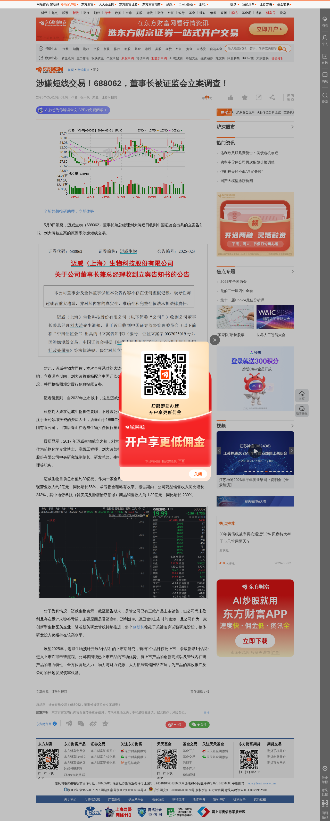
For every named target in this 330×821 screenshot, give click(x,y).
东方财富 (87, 4)
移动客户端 (68, 4)
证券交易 (266, 4)
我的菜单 (248, 4)
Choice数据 (186, 4)
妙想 (169, 4)
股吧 (202, 4)
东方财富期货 (151, 4)
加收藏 (54, 4)
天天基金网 (106, 4)
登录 (233, 4)
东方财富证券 (128, 4)
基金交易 (283, 4)
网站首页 (43, 4)
